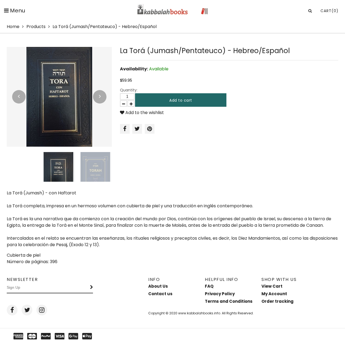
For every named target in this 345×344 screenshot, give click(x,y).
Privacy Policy (220, 294)
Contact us (160, 294)
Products (36, 26)
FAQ (209, 286)
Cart (329, 10)
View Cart (271, 286)
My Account (274, 294)
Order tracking (277, 301)
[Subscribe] (91, 287)
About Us (158, 286)
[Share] (125, 129)
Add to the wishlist (144, 112)
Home (13, 26)
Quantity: (128, 90)
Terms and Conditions (229, 301)
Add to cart (180, 100)
